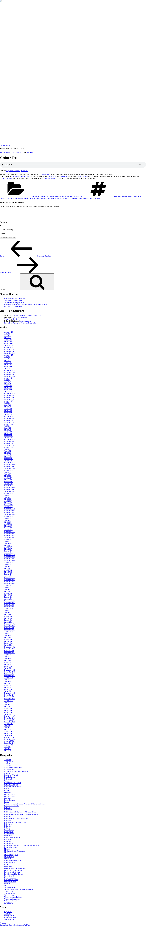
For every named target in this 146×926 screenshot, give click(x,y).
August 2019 (8, 493)
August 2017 (8, 539)
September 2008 (9, 743)
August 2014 (8, 608)
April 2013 (8, 639)
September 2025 (9, 353)
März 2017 (8, 549)
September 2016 (9, 560)
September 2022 (9, 422)
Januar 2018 (8, 530)
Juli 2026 (7, 334)
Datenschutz (4, 925)
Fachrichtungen (9, 800)
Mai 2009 (7, 729)
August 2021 (8, 447)
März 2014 (8, 618)
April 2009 (8, 731)
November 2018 (9, 510)
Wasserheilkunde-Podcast (12, 897)
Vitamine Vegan (9, 893)
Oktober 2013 (9, 628)
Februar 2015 (8, 597)
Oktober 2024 (9, 374)
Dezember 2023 (9, 393)
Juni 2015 (7, 589)
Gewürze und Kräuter (11, 806)
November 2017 (9, 534)
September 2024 (9, 376)
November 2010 (9, 695)
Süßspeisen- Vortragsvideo (13, 300)
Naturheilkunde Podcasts (21, 176)
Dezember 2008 (9, 737)
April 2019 (8, 501)
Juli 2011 (7, 679)
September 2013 (9, 630)
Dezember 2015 (9, 578)
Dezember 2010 (9, 693)
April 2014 (8, 616)
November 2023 (9, 395)
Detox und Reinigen (11, 785)
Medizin (7, 853)
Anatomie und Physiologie (13, 767)
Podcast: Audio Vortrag (74, 196)
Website (2, 234)
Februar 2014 (8, 620)
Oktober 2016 (9, 559)
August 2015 (8, 585)
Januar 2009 (8, 735)
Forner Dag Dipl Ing (11, 323)
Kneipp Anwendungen (12, 837)
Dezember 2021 (9, 439)
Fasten (6, 802)
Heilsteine (7, 820)
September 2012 (9, 653)
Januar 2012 (8, 668)
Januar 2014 (8, 622)
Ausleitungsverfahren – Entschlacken (16, 771)
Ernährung (7, 798)
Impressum (3, 923)
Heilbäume (8, 810)
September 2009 (9, 722)
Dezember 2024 (9, 370)
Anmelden (7, 914)
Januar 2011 (8, 691)
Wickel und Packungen (12, 899)
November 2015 (9, 580)
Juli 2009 (7, 726)
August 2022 (8, 424)
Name (2, 226)
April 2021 (8, 455)
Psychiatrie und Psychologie (13, 874)
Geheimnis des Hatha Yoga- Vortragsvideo (26, 315)
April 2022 (8, 432)
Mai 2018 (7, 522)
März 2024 (8, 388)
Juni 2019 (7, 497)
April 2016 (8, 570)
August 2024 (8, 378)
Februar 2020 (8, 482)
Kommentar (4, 222)
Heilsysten (7, 826)
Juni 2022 (7, 428)
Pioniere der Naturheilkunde (13, 870)
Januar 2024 (8, 391)
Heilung (97, 198)
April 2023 (8, 409)
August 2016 (8, 562)
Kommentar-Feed (10, 917)
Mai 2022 (7, 430)
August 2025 (8, 355)
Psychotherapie (9, 876)
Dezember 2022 (9, 416)
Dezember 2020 (9, 462)
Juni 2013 (7, 635)
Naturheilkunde (5, 145)
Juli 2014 (7, 610)
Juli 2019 (7, 495)
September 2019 (9, 491)
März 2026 (8, 341)
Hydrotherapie (9, 834)
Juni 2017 (7, 543)
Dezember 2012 (9, 647)
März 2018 (8, 526)
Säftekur (15, 319)
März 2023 (8, 411)
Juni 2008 (7, 749)
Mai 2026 (7, 338)
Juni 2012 (7, 658)
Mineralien (8, 859)
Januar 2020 (8, 484)
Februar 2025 (8, 366)
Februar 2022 (8, 436)
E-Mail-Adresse (6, 230)
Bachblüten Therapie (11, 775)
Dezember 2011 (9, 670)
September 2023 (9, 399)
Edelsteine (7, 792)
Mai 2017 (7, 545)
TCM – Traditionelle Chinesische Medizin (18, 889)
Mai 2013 (7, 637)
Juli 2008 (7, 747)
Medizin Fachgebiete (11, 855)
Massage (7, 849)
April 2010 (8, 708)
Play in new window (13, 171)
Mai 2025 (7, 361)
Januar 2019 (8, 507)
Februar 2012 (8, 666)
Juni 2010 (7, 704)
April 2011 (8, 685)
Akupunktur (8, 762)
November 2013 (9, 626)
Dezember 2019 (9, 486)
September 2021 (9, 445)
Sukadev (30, 152)
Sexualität (7, 883)
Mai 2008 (7, 751)
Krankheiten (8, 843)
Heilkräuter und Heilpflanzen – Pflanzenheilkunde (21, 814)
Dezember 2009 (9, 716)
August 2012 (8, 655)
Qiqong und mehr (10, 878)
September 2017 (9, 537)
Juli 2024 (7, 380)
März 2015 (8, 595)
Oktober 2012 (9, 651)
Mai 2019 (7, 499)
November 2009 (9, 718)
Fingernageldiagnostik (28, 323)
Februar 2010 (8, 712)
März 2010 (8, 710)
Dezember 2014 (9, 601)
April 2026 (8, 340)
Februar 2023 (8, 413)
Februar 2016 (8, 574)
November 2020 (9, 464)
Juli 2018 (7, 518)
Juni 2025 (7, 359)
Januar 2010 (8, 714)
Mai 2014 (7, 614)
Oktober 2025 (9, 351)
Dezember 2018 (9, 509)
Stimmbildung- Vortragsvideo (14, 302)
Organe (6, 864)
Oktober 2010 (9, 697)
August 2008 (8, 745)
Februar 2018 (8, 528)
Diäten (6, 788)
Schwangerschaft (10, 882)
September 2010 (9, 699)
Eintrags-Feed (9, 916)
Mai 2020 (7, 476)
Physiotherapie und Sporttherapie (15, 868)
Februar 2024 (8, 390)
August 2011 (8, 678)
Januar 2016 (8, 576)
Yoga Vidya (63, 176)
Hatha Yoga (8, 808)
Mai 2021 (7, 453)
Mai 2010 (7, 706)
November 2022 (9, 418)
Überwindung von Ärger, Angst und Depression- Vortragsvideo (25, 304)
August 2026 (8, 332)
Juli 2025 (7, 357)
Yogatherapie (8, 903)
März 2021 (8, 457)
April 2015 (8, 593)
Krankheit (7, 841)
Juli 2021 (7, 449)
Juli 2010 (7, 703)
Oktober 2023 (9, 397)
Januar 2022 (8, 438)
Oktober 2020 (9, 466)
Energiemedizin (9, 794)
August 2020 (8, 470)
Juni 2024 (7, 382)
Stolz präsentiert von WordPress (19, 925)
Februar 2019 (8, 505)
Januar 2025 (8, 368)
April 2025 (8, 363)
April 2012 (8, 662)
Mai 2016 (7, 568)
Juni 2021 (7, 451)
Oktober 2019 (9, 489)
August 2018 (8, 516)
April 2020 (8, 478)
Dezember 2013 (9, 624)
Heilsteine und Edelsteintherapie (15, 822)
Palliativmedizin (21, 317)
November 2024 (9, 372)
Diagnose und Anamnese (12, 787)
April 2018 (8, 524)
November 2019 (9, 487)
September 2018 (9, 514)
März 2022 (8, 434)
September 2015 (9, 583)
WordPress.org (9, 919)
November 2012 (9, 649)
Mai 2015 (7, 591)
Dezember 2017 (9, 532)
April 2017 (8, 547)
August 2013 (8, 631)
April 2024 (8, 386)
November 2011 (9, 672)
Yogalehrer (52, 176)
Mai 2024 (7, 384)
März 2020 (8, 480)
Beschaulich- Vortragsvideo (13, 306)
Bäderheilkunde (9, 777)
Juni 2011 (7, 681)
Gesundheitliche (82, 176)
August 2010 (8, 701)
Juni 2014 (7, 612)
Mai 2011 (7, 683)
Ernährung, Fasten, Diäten (123, 196)
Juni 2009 (7, 728)
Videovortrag (8, 891)
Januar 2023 (8, 414)
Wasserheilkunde (10, 895)
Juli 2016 (7, 564)
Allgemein (7, 763)
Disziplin (7, 790)
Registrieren (8, 912)
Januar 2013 (8, 645)
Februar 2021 (8, 459)
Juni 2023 (7, 405)
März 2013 (8, 641)
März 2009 (8, 733)
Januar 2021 (8, 461)
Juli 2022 (7, 426)
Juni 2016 (7, 566)
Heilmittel (65, 198)
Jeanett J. (7, 319)
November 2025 (9, 349)
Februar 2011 (8, 689)
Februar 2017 (8, 551)
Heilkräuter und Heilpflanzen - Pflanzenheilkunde (49, 196)
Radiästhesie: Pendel (11, 880)
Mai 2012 (7, 660)
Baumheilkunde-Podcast (12, 783)
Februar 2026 (8, 343)
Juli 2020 (7, 472)
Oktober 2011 (9, 674)
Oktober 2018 (9, 512)
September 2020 (9, 468)
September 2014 (9, 607)
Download (24, 171)
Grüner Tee (45, 174)
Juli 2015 (7, 587)
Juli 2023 (7, 403)
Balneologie (8, 779)
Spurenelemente (9, 887)
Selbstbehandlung (6, 178)
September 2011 (9, 676)
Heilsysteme (8, 824)
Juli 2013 (7, 633)
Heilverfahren (9, 830)
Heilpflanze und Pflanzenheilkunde (82, 198)
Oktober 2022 (9, 420)
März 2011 (8, 687)
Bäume (6, 781)
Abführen (7, 760)
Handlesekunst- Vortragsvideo (14, 298)
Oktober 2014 (9, 605)
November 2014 (9, 603)
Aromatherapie (9, 769)
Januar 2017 (8, 553)
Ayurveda (7, 773)
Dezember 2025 (9, 347)
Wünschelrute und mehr (12, 901)
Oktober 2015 (9, 582)
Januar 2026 (8, 345)
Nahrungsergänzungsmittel (13, 860)
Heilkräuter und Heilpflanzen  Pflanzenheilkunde (20, 812)
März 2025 (8, 365)
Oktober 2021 (9, 443)
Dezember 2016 (9, 555)
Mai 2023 (7, 407)
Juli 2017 (7, 541)
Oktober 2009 (9, 720)
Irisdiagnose (8, 835)
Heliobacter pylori (25, 321)
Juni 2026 (7, 336)
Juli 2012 (7, 656)
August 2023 (8, 401)
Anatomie (7, 765)
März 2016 (8, 572)
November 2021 (9, 441)
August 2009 (8, 724)
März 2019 (8, 503)
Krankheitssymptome (11, 847)
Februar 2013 (8, 643)
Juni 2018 (7, 520)
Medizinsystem (9, 857)
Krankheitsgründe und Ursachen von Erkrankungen (21, 845)
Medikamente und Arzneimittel (14, 851)
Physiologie (8, 866)
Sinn (5, 885)
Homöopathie (8, 832)
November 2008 (9, 739)
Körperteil (7, 839)
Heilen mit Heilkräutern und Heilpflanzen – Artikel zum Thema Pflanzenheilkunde (34, 198)
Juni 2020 (7, 474)
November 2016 (9, 557)
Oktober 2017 (9, 535)
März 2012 (8, 664)
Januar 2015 (8, 599)
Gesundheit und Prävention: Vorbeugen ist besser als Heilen (24, 804)
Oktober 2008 (9, 741)
